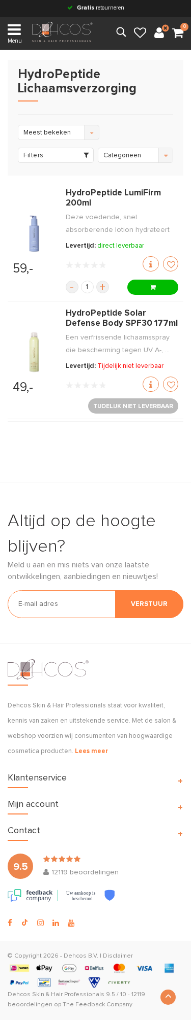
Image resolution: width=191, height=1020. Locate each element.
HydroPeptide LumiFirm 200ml (113, 198)
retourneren (100, 8)
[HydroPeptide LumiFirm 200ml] (34, 233)
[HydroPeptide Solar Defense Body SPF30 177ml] (34, 352)
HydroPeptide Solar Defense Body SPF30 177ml (122, 318)
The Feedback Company (97, 1005)
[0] (177, 33)
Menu (15, 41)
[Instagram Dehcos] (40, 923)
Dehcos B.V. (81, 956)
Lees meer (91, 751)
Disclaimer (118, 956)
